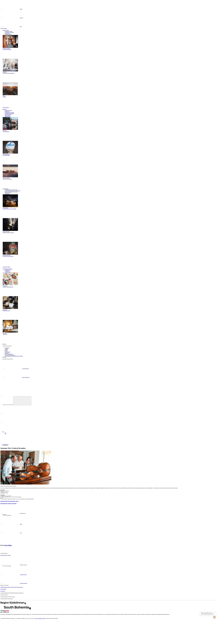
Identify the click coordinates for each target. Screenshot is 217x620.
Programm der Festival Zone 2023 (8, 503)
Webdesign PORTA (41, 618)
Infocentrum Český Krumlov (5, 555)
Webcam (21, 17)
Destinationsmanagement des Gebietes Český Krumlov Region (11, 587)
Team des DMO (3, 589)
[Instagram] (28, 386)
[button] (6, 30)
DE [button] (3, 431)
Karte (21, 524)
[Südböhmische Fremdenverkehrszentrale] (17, 609)
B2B (21, 26)
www (21, 532)
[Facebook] (11, 386)
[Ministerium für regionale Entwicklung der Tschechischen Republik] (4, 612)
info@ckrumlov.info (25, 377)
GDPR (36, 618)
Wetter (21, 9)
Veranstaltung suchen (6, 266)
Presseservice (2, 591)
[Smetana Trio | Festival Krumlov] (25, 484)
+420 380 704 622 (25, 368)
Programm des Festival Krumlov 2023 (9, 501)
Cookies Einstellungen (30, 618)
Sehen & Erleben (6, 107)
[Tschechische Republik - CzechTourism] (4, 611)
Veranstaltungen (5, 444)
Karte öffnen (8, 545)
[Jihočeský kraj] (13, 604)
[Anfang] (11, 443)
